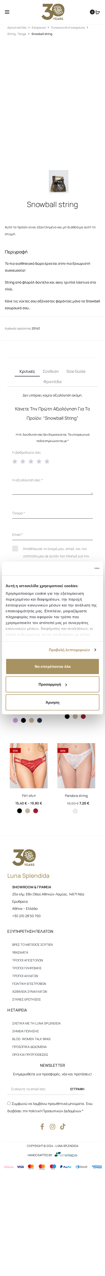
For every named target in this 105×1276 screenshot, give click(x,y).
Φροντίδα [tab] (52, 381)
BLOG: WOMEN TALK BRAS (31, 1039)
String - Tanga (16, 34)
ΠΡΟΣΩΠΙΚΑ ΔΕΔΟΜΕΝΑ (29, 1047)
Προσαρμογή (50, 684)
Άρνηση (52, 702)
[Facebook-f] (42, 1126)
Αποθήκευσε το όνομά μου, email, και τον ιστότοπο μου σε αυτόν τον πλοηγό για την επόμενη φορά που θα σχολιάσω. (56, 556)
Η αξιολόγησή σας (27, 480)
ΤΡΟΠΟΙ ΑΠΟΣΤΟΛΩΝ (27, 960)
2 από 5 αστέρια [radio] (24, 461)
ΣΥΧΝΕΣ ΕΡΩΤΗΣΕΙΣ (26, 999)
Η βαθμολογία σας (26, 452)
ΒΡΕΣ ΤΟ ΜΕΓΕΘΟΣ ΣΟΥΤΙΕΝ (32, 944)
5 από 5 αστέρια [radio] (48, 461)
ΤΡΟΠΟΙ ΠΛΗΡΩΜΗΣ (27, 968)
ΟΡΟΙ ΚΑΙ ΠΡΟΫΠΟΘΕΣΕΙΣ (30, 1054)
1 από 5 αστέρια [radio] (16, 461)
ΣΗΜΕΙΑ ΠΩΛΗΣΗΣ (25, 1031)
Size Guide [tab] (75, 371)
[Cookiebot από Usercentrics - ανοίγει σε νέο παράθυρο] (78, 568)
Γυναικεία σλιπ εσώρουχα (68, 27)
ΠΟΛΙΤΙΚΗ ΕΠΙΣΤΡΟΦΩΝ (29, 983)
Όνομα (18, 513)
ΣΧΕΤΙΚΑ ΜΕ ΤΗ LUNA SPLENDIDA (36, 1023)
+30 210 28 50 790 (26, 915)
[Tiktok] (63, 1126)
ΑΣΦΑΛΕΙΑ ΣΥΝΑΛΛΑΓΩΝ (29, 991)
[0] (97, 12)
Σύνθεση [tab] (51, 371)
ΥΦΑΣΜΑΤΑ (20, 952)
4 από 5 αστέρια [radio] (40, 461)
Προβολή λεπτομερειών (69, 650)
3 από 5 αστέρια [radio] (32, 461)
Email (17, 534)
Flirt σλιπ (29, 795)
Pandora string (76, 795)
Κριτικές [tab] (27, 371)
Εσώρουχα (39, 27)
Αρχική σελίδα (16, 27)
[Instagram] (52, 1126)
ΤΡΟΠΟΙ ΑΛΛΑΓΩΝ (25, 976)
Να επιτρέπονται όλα (53, 666)
